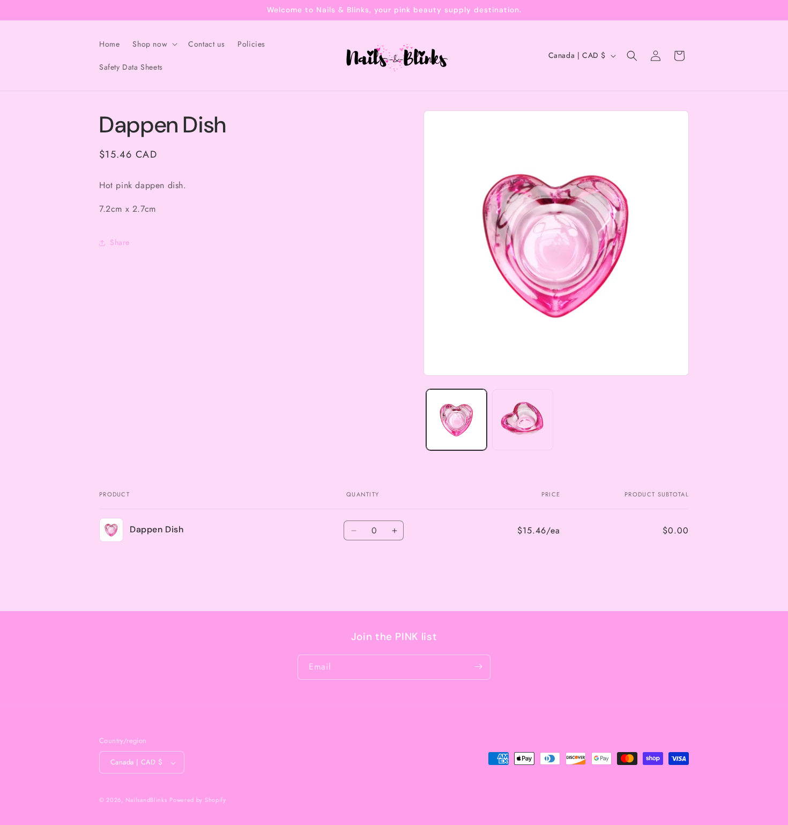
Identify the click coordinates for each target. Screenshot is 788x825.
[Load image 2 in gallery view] (522, 419)
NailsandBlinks (146, 800)
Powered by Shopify (197, 800)
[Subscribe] (478, 666)
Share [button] (120, 242)
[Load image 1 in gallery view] (456, 419)
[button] (154, 44)
